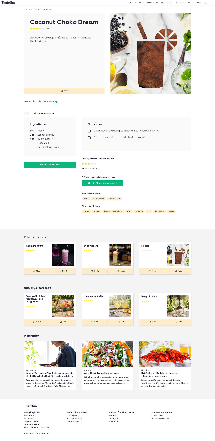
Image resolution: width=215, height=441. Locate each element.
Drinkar (96, 211)
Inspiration (180, 2)
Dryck (170, 2)
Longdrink (139, 211)
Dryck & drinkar (31, 422)
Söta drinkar (159, 211)
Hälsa (190, 2)
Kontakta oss (158, 416)
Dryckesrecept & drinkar (113, 211)
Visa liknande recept (48, 102)
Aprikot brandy (98, 198)
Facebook (113, 422)
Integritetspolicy (74, 422)
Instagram (114, 419)
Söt (149, 211)
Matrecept (29, 416)
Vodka (171, 211)
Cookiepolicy (72, 416)
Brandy (86, 211)
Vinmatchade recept (155, 2)
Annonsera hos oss (160, 419)
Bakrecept (29, 419)
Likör (129, 211)
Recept (133, 2)
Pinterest (113, 416)
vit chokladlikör (114, 198)
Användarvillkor (74, 419)
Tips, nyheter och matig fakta (38, 428)
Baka (141, 2)
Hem (25, 9)
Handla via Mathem (50, 165)
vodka (86, 198)
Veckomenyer (202, 2)
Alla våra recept (32, 425)
